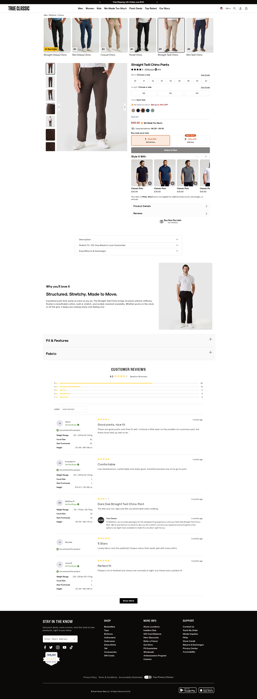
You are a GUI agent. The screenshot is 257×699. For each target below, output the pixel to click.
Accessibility (189, 651)
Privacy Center (190, 648)
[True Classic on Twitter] (51, 647)
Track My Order (190, 630)
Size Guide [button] (205, 75)
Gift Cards (109, 655)
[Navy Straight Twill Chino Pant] (138, 110)
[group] (57, 37)
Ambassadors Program (154, 655)
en (227, 8)
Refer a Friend (150, 641)
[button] (246, 8)
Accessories (110, 652)
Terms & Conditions (108, 677)
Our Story (164, 8)
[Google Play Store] (187, 690)
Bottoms (108, 634)
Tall (105, 648)
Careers (147, 659)
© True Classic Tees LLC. (100, 691)
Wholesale (148, 652)
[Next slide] (157, 2)
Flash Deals (135, 8)
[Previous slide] (100, 2)
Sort (57, 409)
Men (80, 8)
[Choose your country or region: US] (222, 8)
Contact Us (188, 626)
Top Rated (151, 8)
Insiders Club (149, 630)
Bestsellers (109, 626)
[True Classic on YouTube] (64, 647)
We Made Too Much (115, 8)
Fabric (51, 353)
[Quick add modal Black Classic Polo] (150, 183)
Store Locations (151, 626)
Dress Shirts (110, 644)
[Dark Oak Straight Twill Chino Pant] (143, 110)
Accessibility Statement (131, 677)
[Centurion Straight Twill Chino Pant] (148, 110)
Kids (99, 8)
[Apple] (206, 690)
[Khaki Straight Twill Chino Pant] (133, 110)
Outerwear (109, 641)
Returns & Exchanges (193, 644)
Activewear (110, 637)
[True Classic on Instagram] (58, 647)
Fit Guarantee (150, 648)
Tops (106, 630)
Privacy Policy (90, 677)
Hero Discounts (151, 637)
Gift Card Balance (152, 634)
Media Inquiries (190, 634)
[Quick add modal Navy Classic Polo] (173, 183)
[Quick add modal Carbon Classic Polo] (195, 183)
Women (90, 8)
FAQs (185, 637)
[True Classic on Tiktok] (71, 647)
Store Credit (189, 641)
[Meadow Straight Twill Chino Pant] (152, 110)
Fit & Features (57, 340)
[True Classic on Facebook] (45, 647)
